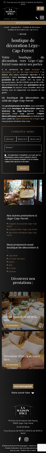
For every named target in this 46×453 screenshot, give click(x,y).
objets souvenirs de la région (28, 118)
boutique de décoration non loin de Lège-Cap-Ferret (23, 70)
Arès (10, 265)
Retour (23, 34)
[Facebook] (38, 8)
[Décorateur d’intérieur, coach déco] (23, 350)
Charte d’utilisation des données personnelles (22, 448)
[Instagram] (42, 8)
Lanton (11, 262)
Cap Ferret (13, 255)
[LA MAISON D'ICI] (23, 13)
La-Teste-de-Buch (17, 259)
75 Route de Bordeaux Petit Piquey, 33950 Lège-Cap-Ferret (23, 421)
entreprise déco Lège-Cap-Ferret (23, 229)
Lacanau (12, 271)
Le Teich (12, 268)
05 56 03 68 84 (37, 17)
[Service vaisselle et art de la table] (23, 311)
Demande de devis (23, 23)
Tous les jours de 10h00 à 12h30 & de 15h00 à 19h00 (23, 432)
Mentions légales (35, 446)
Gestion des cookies (28, 450)
